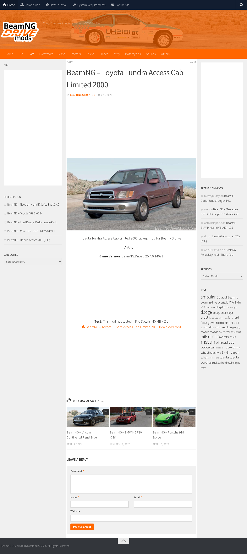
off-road (222, 342)
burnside (210, 307)
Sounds (151, 54)
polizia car (220, 348)
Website (75, 511)
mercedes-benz (232, 332)
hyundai (216, 327)
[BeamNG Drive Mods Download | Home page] (20, 31)
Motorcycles (133, 54)
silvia (217, 352)
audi (224, 297)
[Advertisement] (131, 129)
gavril (212, 322)
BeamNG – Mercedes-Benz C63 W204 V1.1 (31, 231)
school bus (207, 352)
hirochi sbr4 (223, 323)
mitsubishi (210, 336)
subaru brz (214, 358)
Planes (104, 54)
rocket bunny (232, 347)
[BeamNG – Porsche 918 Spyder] (174, 417)
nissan (208, 341)
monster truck (227, 337)
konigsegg (233, 327)
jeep (224, 327)
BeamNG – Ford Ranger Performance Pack (32, 222)
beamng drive (209, 302)
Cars (31, 54)
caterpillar (220, 307)
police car (208, 347)
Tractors (75, 54)
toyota (224, 357)
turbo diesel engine (229, 362)
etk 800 (215, 318)
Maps (61, 54)
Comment (77, 471)
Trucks (90, 54)
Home (9, 54)
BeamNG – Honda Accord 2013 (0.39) (28, 240)
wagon (203, 367)
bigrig (222, 302)
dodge (206, 312)
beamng (233, 297)
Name (74, 497)
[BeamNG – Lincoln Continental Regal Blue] (88, 417)
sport (236, 352)
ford (230, 317)
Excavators (46, 54)
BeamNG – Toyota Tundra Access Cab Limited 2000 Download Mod (133, 327)
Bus (21, 54)
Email (138, 497)
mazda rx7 (216, 332)
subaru (205, 357)
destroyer (232, 307)
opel (231, 342)
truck (214, 362)
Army (116, 54)
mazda (205, 332)
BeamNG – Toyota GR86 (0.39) (24, 213)
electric (206, 317)
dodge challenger (222, 313)
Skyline (227, 352)
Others (165, 54)
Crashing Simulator (82, 95)
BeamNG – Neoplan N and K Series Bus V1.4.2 (33, 204)
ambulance (211, 297)
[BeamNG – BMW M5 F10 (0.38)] (131, 417)
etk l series (223, 318)
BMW (230, 302)
